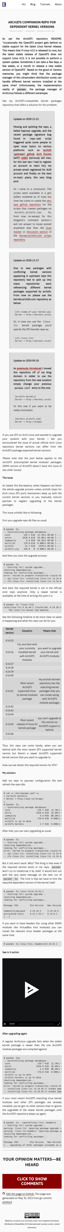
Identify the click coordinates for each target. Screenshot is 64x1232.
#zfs (33, 31)
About (58, 4)
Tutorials (45, 4)
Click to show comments (32, 1181)
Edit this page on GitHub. (20, 1194)
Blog (32, 4)
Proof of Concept (16, 31)
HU (24, 4)
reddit (24, 158)
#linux (28, 31)
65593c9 (7, 1202)
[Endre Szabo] (4, 5)
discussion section (37, 232)
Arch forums (44, 154)
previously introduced (29, 368)
